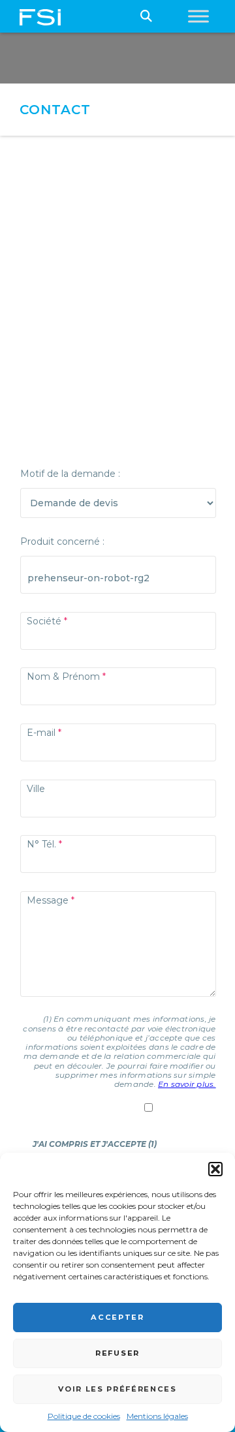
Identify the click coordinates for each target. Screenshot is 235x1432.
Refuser (117, 1353)
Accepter (117, 1317)
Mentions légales (157, 1416)
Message (48, 900)
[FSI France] (40, 16)
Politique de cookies (84, 1416)
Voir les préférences (117, 1389)
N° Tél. (41, 844)
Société (44, 621)
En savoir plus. (187, 1084)
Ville (36, 789)
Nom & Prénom (63, 676)
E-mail (41, 733)
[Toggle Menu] (198, 16)
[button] (215, 1169)
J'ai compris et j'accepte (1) (95, 1144)
